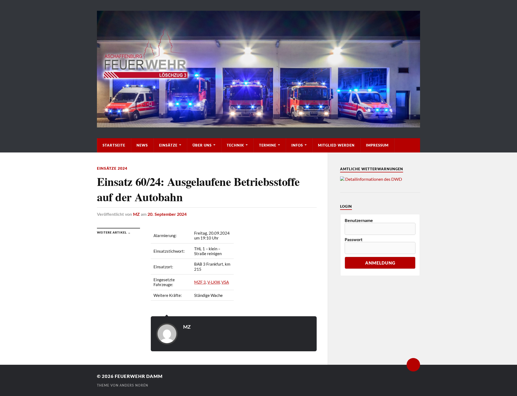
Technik (235, 145)
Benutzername (359, 220)
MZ (136, 214)
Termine (267, 145)
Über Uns (202, 145)
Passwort (353, 240)
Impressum (377, 145)
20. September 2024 (167, 214)
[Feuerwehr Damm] (258, 69)
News (142, 145)
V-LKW (213, 282)
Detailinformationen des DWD (373, 179)
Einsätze (168, 145)
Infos (297, 145)
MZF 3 (200, 282)
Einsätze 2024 (112, 168)
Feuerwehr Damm (139, 376)
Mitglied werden (336, 145)
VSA (225, 282)
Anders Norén (134, 385)
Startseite (114, 145)
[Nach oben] (413, 364)
